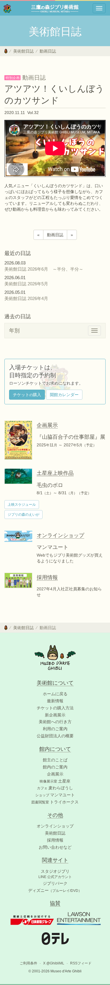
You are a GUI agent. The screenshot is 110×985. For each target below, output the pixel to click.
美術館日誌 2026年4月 (28, 298)
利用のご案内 (55, 728)
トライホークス (55, 802)
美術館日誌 (23, 51)
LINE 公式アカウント (55, 877)
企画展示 (55, 774)
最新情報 (55, 700)
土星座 (55, 781)
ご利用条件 (28, 963)
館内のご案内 (55, 767)
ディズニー (55, 890)
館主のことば (55, 760)
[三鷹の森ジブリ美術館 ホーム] (7, 8)
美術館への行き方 (55, 721)
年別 (14, 331)
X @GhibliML (53, 963)
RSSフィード (81, 963)
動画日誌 (48, 51)
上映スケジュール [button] (22, 504)
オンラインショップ (55, 826)
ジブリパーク (55, 883)
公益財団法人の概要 (55, 735)
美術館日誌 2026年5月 (28, 283)
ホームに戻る (55, 693)
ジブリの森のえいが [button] (23, 514)
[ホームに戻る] (5, 51)
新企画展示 (55, 715)
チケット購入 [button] (27, 394)
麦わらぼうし (55, 787)
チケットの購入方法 (55, 708)
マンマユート (55, 795)
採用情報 (55, 840)
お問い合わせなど (55, 847)
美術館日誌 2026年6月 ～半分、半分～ (43, 269)
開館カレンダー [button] (64, 394)
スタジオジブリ (55, 871)
